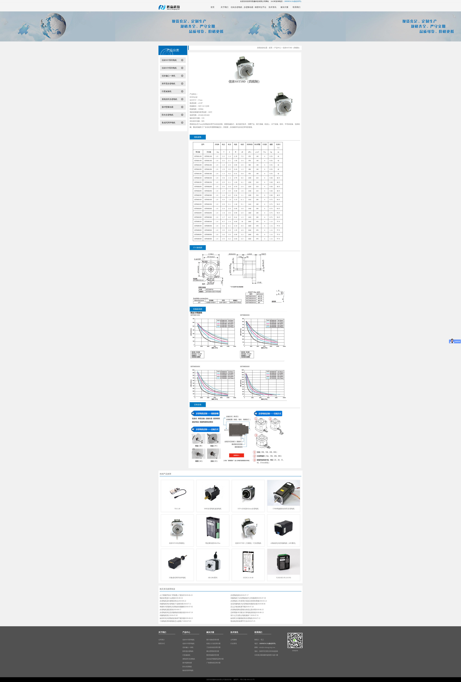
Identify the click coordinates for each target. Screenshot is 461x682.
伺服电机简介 (165, 615)
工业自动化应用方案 (213, 647)
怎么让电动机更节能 (238, 607)
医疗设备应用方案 (212, 640)
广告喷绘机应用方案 (213, 663)
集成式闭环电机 (168, 123)
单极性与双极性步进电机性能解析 (172, 607)
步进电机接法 (235, 595)
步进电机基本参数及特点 (169, 601)
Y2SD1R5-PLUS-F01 (283, 578)
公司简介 (161, 640)
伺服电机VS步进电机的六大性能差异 (244, 598)
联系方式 (161, 643)
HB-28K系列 (212, 578)
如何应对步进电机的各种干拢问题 (172, 618)
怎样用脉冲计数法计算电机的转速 (243, 612)
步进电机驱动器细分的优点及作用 (243, 610)
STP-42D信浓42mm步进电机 (248, 509)
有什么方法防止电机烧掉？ (240, 615)
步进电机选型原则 (166, 610)
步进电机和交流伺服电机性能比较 (172, 612)
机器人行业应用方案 (213, 643)
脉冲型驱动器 (167, 107)
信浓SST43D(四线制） (177, 543)
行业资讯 (233, 643)
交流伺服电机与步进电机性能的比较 (243, 604)
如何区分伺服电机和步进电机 (241, 618)
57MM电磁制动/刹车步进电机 (283, 509)
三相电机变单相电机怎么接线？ (171, 621)
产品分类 (173, 50)
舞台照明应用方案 (212, 651)
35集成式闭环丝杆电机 (177, 578)
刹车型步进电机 (168, 84)
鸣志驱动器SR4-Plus (212, 543)
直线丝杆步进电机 (169, 99)
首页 (270, 48)
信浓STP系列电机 (169, 68)
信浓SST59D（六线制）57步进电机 (248, 543)
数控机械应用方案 (212, 655)
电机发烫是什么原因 (167, 598)
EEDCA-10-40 (248, 578)
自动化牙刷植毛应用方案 (215, 659)
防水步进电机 (167, 115)
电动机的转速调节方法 (238, 621)
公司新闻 (233, 640)
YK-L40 (177, 509)
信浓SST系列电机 (169, 60)
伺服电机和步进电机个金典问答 (171, 604)
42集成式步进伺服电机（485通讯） (284, 543)
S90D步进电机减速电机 (212, 509)
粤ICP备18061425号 (247, 679)
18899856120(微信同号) (267, 643)
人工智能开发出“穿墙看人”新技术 (172, 595)
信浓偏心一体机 (168, 76)
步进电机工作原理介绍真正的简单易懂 (244, 601)
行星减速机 (166, 91)
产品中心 (277, 48)
